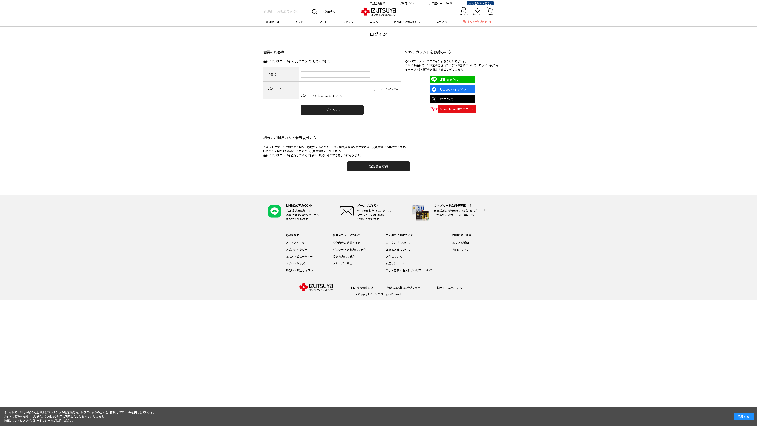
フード (323, 22)
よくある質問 (460, 243)
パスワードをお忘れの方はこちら (321, 96)
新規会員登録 (377, 3)
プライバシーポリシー (36, 420)
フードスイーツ (295, 243)
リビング (348, 22)
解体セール (273, 22)
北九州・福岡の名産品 (407, 22)
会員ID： (273, 74)
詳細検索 (330, 11)
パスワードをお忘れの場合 (349, 249)
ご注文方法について (398, 243)
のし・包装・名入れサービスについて (409, 270)
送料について (394, 256)
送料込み (441, 22)
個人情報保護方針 (362, 288)
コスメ (374, 22)
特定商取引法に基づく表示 (403, 288)
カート (490, 14)
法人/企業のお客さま (480, 3)
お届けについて (395, 263)
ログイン (464, 14)
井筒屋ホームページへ (448, 288)
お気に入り (478, 14)
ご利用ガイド (407, 3)
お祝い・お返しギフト (299, 270)
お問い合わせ (460, 249)
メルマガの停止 (342, 263)
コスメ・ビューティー (299, 256)
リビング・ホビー (296, 249)
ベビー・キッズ (295, 263)
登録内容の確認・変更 (346, 243)
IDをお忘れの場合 (344, 256)
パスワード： (276, 89)
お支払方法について (398, 249)
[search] (314, 12)
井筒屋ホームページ (440, 3)
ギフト (299, 22)
